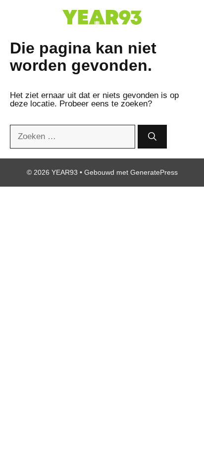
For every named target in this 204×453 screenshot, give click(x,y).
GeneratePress (154, 172)
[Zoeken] (152, 137)
